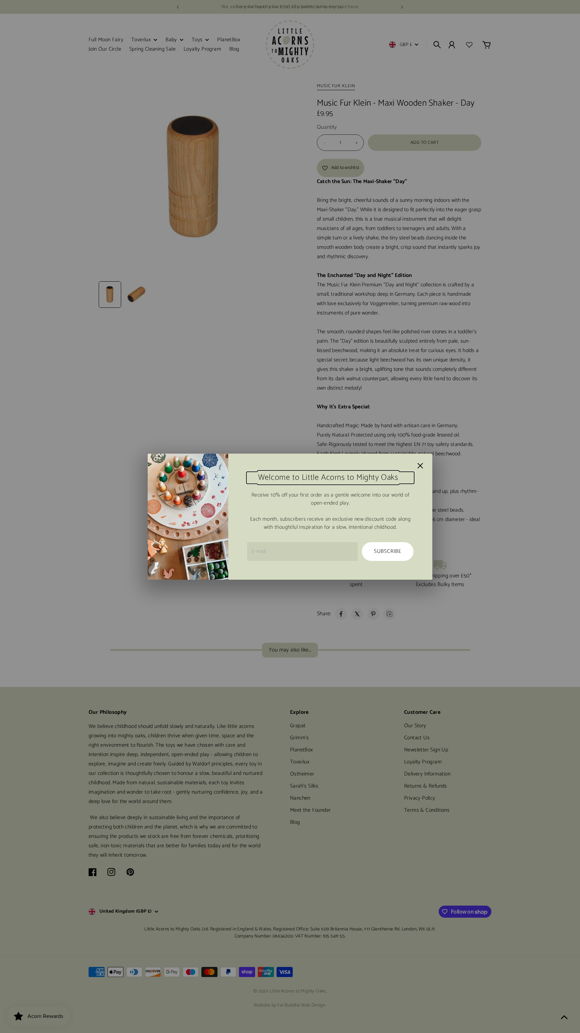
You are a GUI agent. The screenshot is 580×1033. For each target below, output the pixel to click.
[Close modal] (420, 465)
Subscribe (387, 551)
